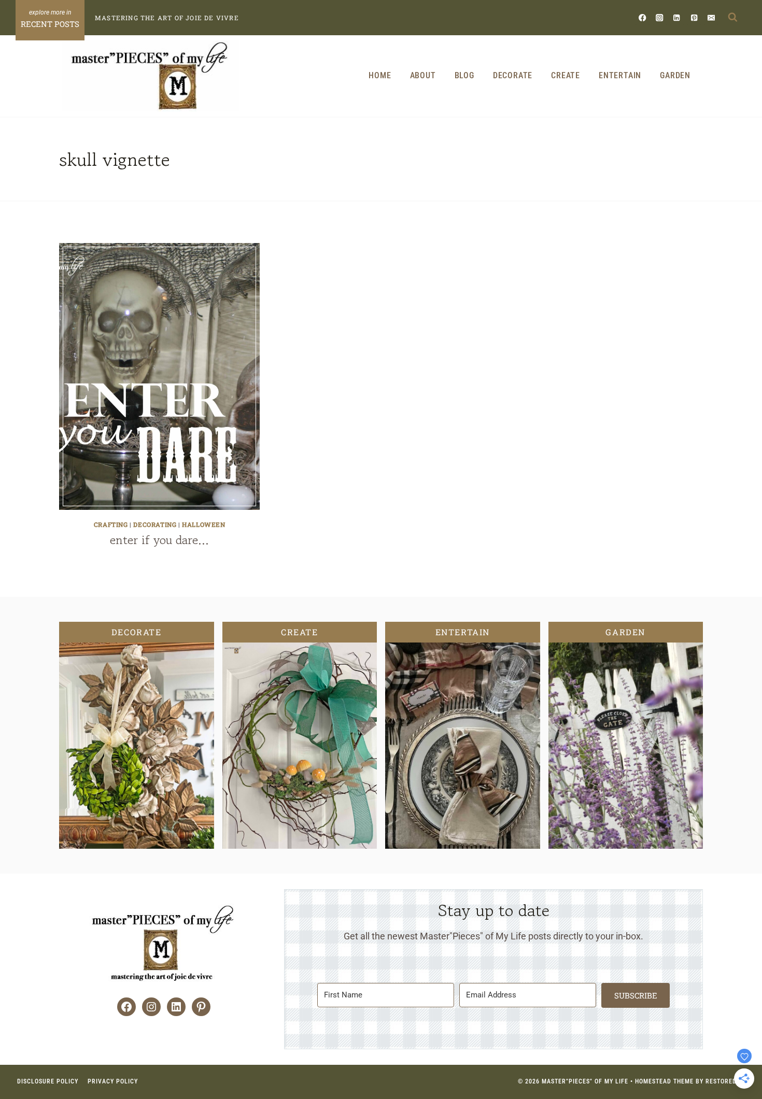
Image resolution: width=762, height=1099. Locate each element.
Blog (464, 75)
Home (380, 75)
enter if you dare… (159, 540)
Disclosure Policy (47, 1081)
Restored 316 (727, 1081)
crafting (111, 524)
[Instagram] (659, 17)
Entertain (620, 75)
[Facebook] (642, 17)
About (423, 75)
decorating (154, 524)
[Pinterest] (693, 17)
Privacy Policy (113, 1081)
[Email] (710, 17)
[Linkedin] (676, 17)
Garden (675, 75)
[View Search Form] (732, 17)
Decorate (512, 75)
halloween (203, 524)
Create (565, 75)
